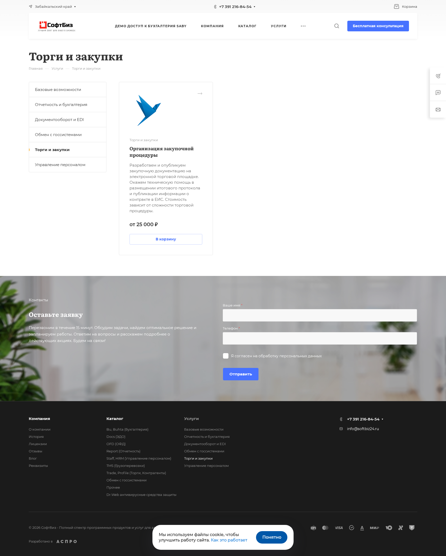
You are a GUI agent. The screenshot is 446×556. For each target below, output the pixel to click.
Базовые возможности (58, 89)
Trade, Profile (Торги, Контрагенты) (136, 473)
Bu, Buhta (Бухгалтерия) (127, 429)
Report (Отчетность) (123, 451)
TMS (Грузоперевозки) (125, 466)
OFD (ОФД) (116, 444)
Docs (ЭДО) (115, 436)
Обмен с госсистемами (58, 134)
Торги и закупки (52, 149)
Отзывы (35, 451)
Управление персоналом (60, 164)
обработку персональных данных (290, 356)
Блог (33, 458)
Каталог (114, 418)
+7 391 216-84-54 (235, 6)
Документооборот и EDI (59, 119)
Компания (39, 418)
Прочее (113, 487)
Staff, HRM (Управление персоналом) (138, 458)
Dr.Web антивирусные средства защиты (141, 495)
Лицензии (38, 444)
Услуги (191, 418)
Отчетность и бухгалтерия (61, 104)
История (36, 436)
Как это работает (229, 540)
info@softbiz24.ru (363, 428)
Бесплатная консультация (378, 26)
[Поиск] (336, 26)
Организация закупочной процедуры (162, 151)
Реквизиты (38, 466)
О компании (40, 429)
